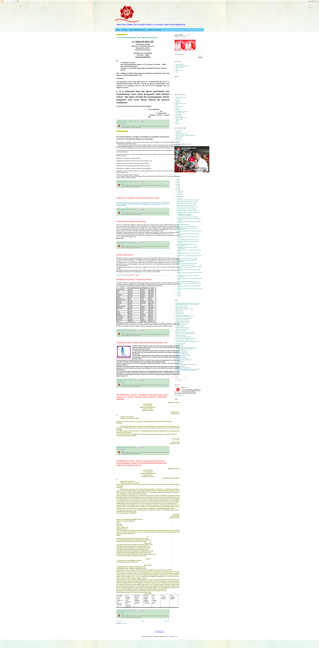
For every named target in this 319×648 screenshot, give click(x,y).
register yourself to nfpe (154, 30)
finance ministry (179, 116)
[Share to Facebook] (142, 121)
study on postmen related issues (182, 367)
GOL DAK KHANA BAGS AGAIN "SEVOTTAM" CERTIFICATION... (187, 228)
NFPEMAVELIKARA (180, 67)
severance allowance (180, 366)
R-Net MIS (178, 99)
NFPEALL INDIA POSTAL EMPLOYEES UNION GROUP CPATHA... (189, 222)
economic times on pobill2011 (181, 329)
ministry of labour (179, 137)
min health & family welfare (181, 117)
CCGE (177, 69)
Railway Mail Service (124, 255)
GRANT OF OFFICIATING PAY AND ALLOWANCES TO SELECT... (188, 253)
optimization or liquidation (181, 352)
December (179, 191)
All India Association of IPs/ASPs (182, 66)
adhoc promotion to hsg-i (181, 307)
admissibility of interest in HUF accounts (184, 309)
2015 (177, 182)
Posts (177, 377)
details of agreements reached (181, 321)
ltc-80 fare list (178, 346)
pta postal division (179, 106)
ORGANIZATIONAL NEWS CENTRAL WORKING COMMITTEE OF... (187, 247)
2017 (177, 179)
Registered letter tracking (181, 97)
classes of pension (179, 313)
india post (178, 108)
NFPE (177, 72)
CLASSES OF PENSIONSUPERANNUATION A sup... (189, 265)
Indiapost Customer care (181, 103)
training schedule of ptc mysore (182, 111)
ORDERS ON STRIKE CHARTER (183, 355)
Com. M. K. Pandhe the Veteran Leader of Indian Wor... (188, 217)
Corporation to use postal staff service (183, 318)
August (178, 198)
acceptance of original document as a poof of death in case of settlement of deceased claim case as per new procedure (188, 304)
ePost (177, 105)
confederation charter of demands (182, 316)
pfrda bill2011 (178, 132)
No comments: (130, 121)
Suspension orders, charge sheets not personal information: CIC (142, 343)
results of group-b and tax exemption (183, 359)
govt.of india (178, 114)
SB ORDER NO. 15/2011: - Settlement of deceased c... (187, 210)
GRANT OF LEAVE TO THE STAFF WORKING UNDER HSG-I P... (188, 270)
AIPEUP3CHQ (179, 70)
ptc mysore (178, 109)
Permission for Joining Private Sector (131, 221)
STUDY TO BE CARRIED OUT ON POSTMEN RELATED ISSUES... (188, 286)
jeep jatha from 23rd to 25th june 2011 (183, 340)
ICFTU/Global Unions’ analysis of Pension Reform (186, 135)
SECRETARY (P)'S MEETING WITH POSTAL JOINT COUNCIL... (188, 242)
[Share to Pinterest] (144, 121)
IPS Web (177, 100)
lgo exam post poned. (123, 123)
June (178, 294)
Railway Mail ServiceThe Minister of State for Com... (187, 207)
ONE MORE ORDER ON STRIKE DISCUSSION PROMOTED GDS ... (189, 273)
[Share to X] (140, 121)
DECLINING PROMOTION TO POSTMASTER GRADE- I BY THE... (189, 231)
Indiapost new (178, 102)
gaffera (167, 636)
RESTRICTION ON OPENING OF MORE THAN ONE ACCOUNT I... (188, 237)
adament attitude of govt (181, 306)
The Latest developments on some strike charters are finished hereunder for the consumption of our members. (188, 369)
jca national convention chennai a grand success (185, 338)
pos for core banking (180, 356)
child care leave (179, 312)
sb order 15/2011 (122, 449)
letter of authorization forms (137, 30)
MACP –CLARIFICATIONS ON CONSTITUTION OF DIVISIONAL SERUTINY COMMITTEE (186, 348)
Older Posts (166, 621)
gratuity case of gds (180, 335)
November (179, 193)
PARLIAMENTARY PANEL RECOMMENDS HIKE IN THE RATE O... (189, 283)
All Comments (179, 380)
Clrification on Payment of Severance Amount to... (187, 203)
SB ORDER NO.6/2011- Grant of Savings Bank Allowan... (188, 212)
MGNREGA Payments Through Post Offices (134, 280)
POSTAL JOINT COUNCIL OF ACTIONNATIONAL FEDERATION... (187, 276)
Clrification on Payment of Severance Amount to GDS (137, 198)
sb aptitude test (122, 612)
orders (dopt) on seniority (181, 353)
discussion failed (179, 326)
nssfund (124, 30)
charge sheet (122, 381)
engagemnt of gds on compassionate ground (184, 332)
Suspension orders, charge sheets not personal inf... (187, 208)
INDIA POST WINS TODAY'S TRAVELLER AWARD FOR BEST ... (188, 250)
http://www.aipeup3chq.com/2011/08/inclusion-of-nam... (188, 281)
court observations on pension (182, 320)
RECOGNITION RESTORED (182, 358)
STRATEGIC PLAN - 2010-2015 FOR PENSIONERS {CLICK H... (189, 256)
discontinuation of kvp (180, 324)
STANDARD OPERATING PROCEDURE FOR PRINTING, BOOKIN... (189, 219)
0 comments (136, 275)
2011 (177, 189)
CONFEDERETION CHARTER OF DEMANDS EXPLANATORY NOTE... (185, 214)
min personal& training (180, 113)
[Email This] (137, 121)
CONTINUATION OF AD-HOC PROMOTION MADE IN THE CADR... (189, 267)
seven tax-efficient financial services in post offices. (186, 364)
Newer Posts (119, 621)
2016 (177, 180)
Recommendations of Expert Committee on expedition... (188, 201)
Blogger (176, 636)
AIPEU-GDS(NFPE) (180, 64)
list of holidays (178, 344)
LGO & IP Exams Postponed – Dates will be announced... (188, 200)
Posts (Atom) (124, 623)
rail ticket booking (179, 119)
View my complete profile (179, 395)
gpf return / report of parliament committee (184, 333)
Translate (184, 36)
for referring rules (179, 130)
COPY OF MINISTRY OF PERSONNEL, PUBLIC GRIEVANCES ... (187, 261)
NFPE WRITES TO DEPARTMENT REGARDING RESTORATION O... (187, 245)
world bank (178, 138)
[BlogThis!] (139, 121)
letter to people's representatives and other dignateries (186, 341)
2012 (177, 188)
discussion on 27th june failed (181, 327)
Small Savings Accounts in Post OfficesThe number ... (187, 226)
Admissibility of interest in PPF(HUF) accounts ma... (187, 258)
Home (118, 30)
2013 (177, 186)
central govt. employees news (181, 133)
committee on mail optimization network (184, 315)
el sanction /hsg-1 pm (180, 330)
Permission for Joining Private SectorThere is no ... (187, 205)
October (179, 194)
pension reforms (179, 140)
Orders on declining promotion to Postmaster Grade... (187, 239)
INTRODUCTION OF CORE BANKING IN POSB (187, 263)
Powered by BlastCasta (159, 631)
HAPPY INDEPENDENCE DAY (183, 224)
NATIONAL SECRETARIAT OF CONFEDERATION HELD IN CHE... (189, 279)
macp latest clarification (180, 350)
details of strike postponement (182, 323)
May (178, 295)
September (179, 196)
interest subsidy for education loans (183, 337)
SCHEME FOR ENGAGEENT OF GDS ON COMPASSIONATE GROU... (189, 289)
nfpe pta (185, 387)
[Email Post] (135, 121)
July (178, 292)
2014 (177, 184)
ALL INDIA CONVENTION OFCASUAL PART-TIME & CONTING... (188, 234)
